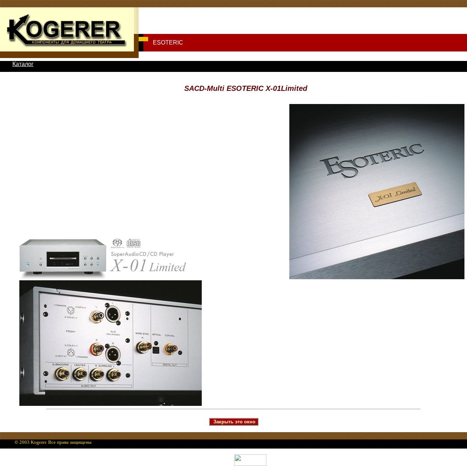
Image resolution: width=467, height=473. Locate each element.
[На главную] (67, 47)
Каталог (23, 64)
